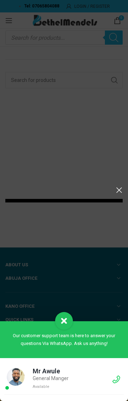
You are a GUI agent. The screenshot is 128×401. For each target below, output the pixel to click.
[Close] (119, 190)
